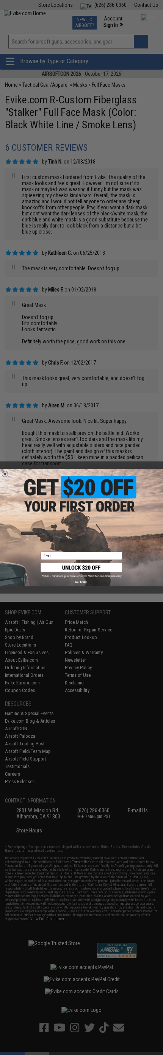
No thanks (81, 582)
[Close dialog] (5, 474)
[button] (81, 570)
